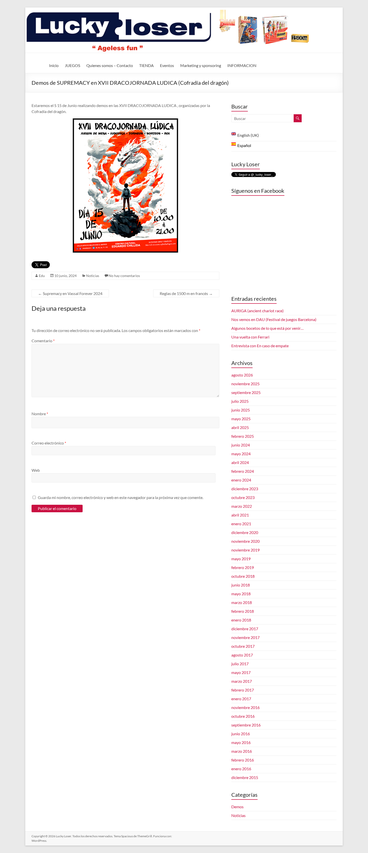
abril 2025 (240, 427)
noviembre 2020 (245, 541)
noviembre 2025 (245, 383)
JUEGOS (72, 65)
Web (36, 470)
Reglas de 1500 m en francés (186, 293)
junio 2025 (240, 410)
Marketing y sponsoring (200, 65)
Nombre (40, 413)
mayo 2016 (241, 742)
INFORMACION (241, 65)
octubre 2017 (243, 646)
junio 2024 (240, 444)
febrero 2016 (242, 760)
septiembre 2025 (246, 392)
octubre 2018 (243, 576)
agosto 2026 (242, 374)
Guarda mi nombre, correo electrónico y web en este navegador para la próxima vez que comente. (120, 497)
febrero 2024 (242, 471)
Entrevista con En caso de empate (260, 345)
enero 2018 (241, 620)
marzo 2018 (241, 602)
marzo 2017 (241, 681)
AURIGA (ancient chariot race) (257, 310)
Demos (237, 806)
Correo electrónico (49, 442)
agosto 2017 (242, 654)
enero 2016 (241, 768)
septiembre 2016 (246, 724)
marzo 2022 (241, 506)
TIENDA (146, 65)
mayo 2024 (241, 453)
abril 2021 (240, 514)
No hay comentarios (124, 276)
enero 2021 (241, 523)
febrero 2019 (242, 567)
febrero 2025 (242, 436)
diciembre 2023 (244, 488)
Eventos (167, 65)
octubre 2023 (243, 497)
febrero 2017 (242, 690)
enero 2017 (241, 698)
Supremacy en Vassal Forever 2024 (70, 293)
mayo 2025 (241, 418)
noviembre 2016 (245, 707)
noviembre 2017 (245, 637)
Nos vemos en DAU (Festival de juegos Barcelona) (273, 319)
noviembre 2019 (245, 550)
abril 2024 (240, 462)
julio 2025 (240, 401)
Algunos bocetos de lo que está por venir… (267, 328)
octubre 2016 (243, 716)
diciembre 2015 (244, 777)
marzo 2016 (241, 751)
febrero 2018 (242, 611)
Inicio (54, 65)
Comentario (43, 340)
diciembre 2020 (244, 532)
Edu (42, 276)
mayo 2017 (241, 672)
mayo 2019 (241, 558)
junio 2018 (240, 584)
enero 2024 (241, 480)
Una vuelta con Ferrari (250, 336)
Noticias (92, 276)
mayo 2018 (241, 593)
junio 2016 (240, 733)
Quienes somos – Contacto (109, 65)
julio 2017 (240, 663)
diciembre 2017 (244, 628)
